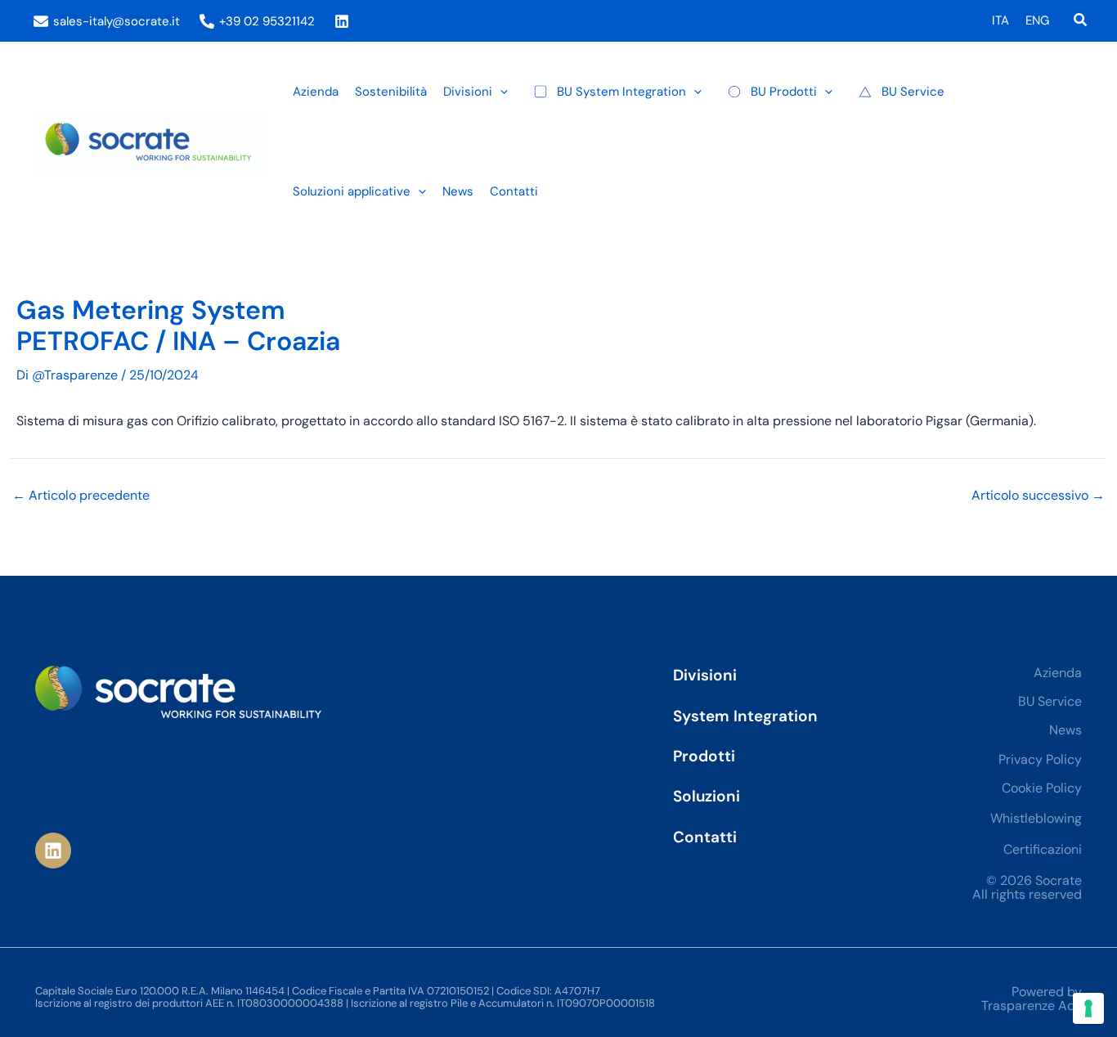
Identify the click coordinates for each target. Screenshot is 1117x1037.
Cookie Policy (1042, 788)
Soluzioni (706, 796)
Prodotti (704, 756)
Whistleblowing (1036, 818)
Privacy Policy (1040, 759)
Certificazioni (1042, 849)
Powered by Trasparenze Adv (1031, 999)
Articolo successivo (1038, 495)
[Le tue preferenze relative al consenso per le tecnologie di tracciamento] (1088, 1008)
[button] (1081, 21)
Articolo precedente (81, 495)
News (1065, 729)
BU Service (1050, 701)
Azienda (1058, 672)
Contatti (705, 837)
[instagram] (344, 21)
